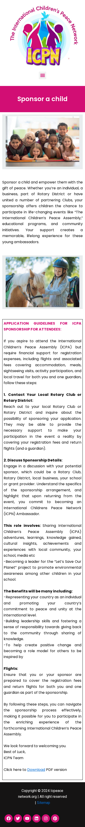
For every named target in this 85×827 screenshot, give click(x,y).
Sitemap (43, 803)
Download (36, 769)
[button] (42, 75)
